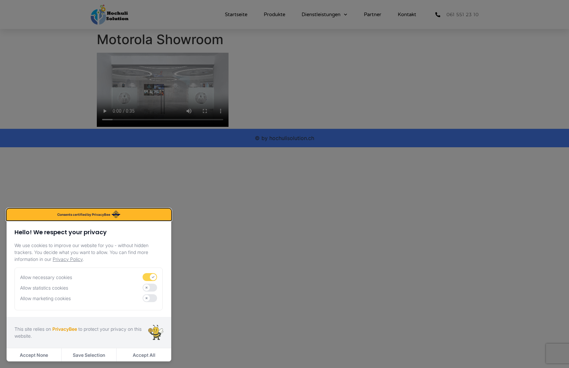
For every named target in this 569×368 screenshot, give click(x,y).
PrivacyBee (64, 329)
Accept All (144, 355)
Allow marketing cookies (45, 298)
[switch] (150, 277)
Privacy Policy (68, 259)
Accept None (34, 355)
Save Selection (89, 355)
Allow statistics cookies (44, 288)
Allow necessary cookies (46, 277)
